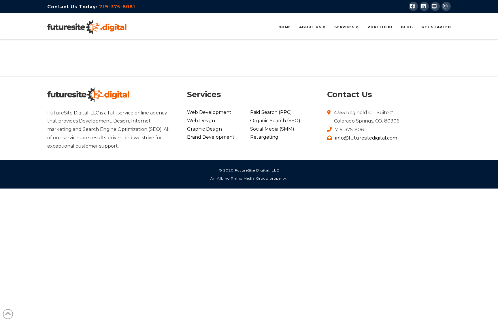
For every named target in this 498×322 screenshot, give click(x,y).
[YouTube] (435, 6)
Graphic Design (204, 129)
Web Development (209, 112)
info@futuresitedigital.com (366, 138)
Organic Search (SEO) (275, 120)
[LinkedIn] (424, 6)
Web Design (201, 120)
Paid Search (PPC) (271, 112)
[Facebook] (413, 6)
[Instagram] (446, 6)
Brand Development (211, 137)
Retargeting (264, 137)
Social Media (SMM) (272, 129)
